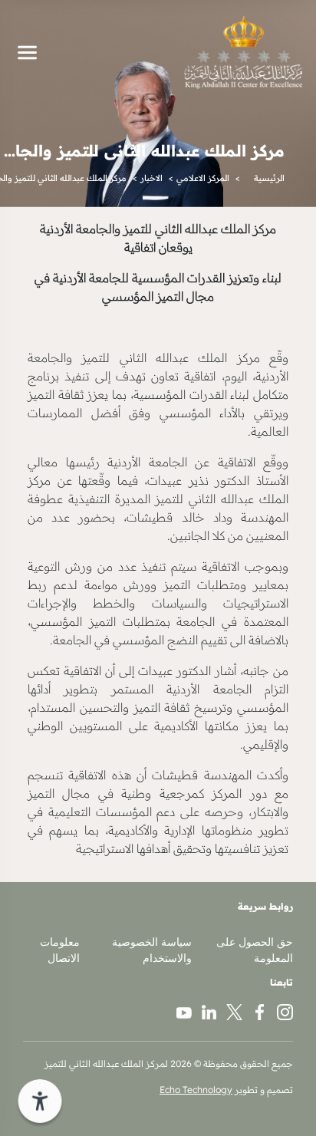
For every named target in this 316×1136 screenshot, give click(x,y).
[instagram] (285, 1011)
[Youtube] (184, 1011)
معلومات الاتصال (60, 949)
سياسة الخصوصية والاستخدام (151, 949)
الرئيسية (269, 178)
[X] (234, 1011)
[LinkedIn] (209, 1011)
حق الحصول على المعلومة (254, 949)
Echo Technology (196, 1089)
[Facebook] (260, 1011)
